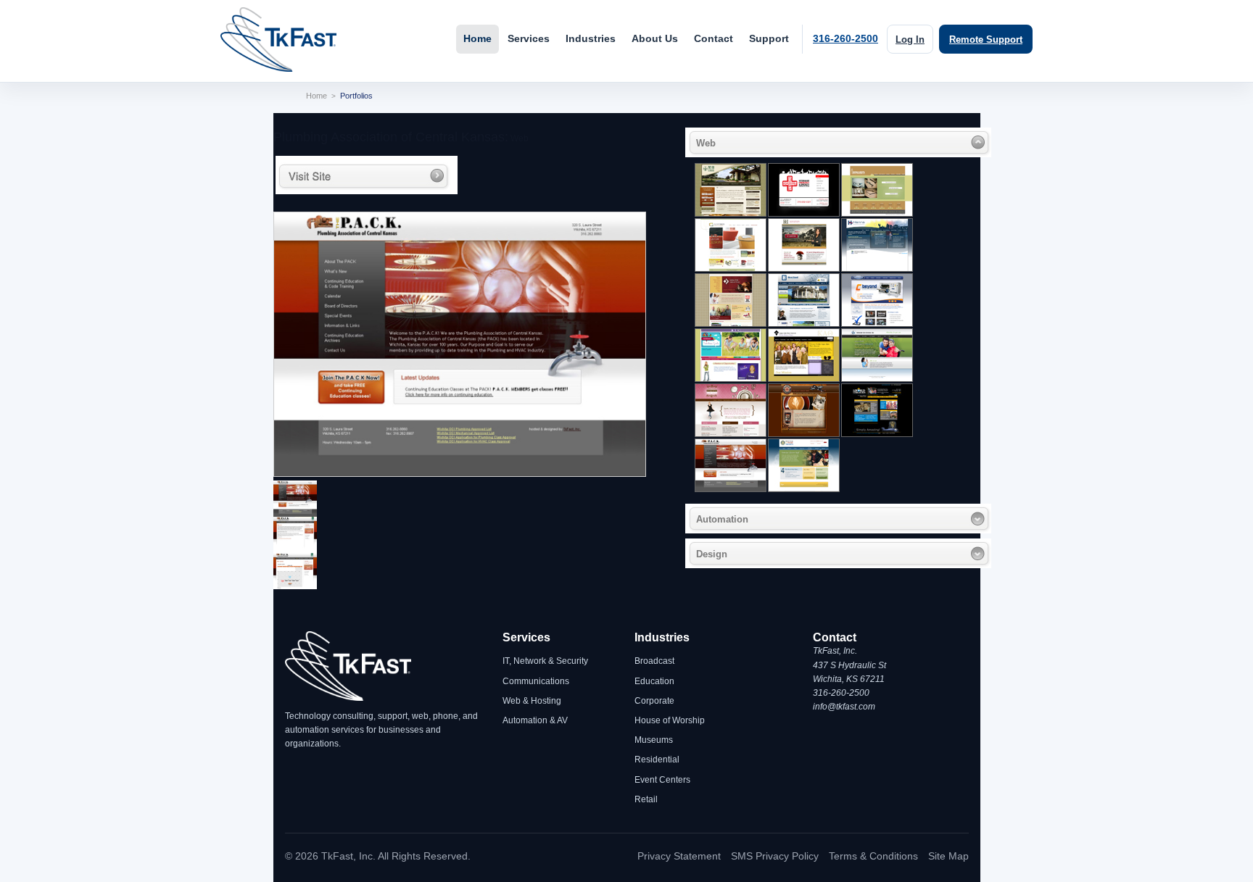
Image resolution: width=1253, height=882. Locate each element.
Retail (646, 799)
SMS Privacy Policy (775, 856)
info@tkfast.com (844, 707)
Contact (713, 38)
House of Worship (669, 720)
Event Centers (662, 780)
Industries (591, 38)
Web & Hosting (532, 701)
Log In (910, 39)
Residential (656, 759)
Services (529, 38)
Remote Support (985, 39)
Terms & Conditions (873, 856)
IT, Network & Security (545, 661)
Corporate (654, 701)
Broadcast (654, 661)
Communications (536, 681)
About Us (655, 38)
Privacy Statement (679, 856)
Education (654, 681)
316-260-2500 (845, 38)
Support (769, 38)
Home (477, 38)
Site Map (948, 856)
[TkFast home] (278, 39)
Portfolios (356, 95)
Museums (653, 740)
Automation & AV (535, 720)
